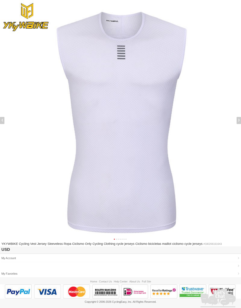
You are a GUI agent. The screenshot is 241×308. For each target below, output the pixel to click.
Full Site (146, 281)
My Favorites (9, 273)
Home (93, 281)
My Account (8, 258)
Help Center (121, 281)
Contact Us (105, 281)
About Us (134, 281)
